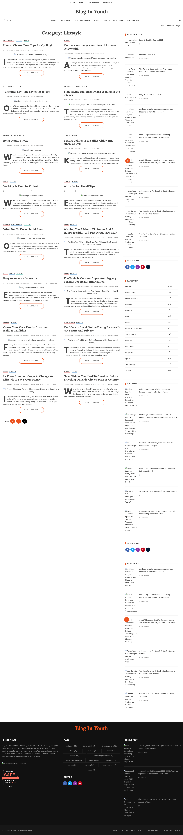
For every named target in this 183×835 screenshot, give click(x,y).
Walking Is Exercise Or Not (20, 186)
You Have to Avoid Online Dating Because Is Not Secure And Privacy (92, 329)
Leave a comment (113, 237)
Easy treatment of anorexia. (20, 278)
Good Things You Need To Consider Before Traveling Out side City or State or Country (91, 378)
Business (54, 20)
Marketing (129, 346)
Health (107, 20)
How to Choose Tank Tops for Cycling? (27, 45)
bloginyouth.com (10, 778)
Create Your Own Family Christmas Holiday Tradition (26, 329)
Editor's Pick (68, 87)
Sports (128, 358)
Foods (77, 87)
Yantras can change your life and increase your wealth (90, 47)
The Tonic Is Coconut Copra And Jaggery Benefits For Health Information (90, 280)
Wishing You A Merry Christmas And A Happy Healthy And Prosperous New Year (90, 231)
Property (129, 352)
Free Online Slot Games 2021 (151, 40)
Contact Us (108, 3)
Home (72, 3)
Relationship (118, 20)
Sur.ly (14, 782)
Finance (128, 310)
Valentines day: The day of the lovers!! (27, 91)
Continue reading (31, 73)
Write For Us (94, 3)
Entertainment (8, 40)
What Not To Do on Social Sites (23, 229)
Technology (66, 20)
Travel (26, 40)
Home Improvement (82, 20)
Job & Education (134, 20)
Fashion (6, 135)
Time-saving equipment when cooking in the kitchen (92, 93)
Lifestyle (97, 20)
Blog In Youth (91, 11)
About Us (81, 3)
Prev (7, 421)
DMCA (177, 830)
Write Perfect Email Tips (79, 186)
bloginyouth (38, 50)
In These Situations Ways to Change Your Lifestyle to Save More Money (29, 378)
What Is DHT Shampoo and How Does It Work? (158, 491)
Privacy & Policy (138, 830)
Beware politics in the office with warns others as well (88, 142)
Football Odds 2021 (147, 54)
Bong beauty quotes (15, 140)
